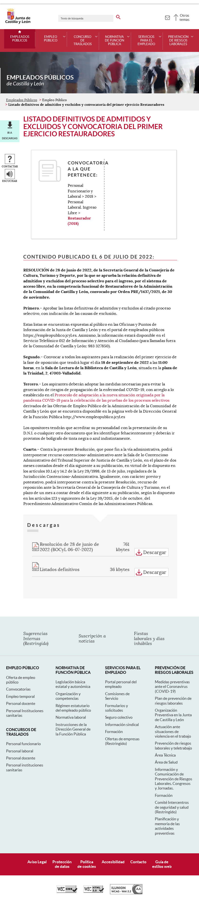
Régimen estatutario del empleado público (73, 707)
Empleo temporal (20, 696)
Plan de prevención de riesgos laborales (173, 700)
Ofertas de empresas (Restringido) (122, 741)
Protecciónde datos (62, 864)
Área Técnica (165, 755)
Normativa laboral (71, 717)
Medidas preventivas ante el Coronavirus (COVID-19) (172, 686)
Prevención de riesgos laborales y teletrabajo (173, 745)
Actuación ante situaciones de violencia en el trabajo (173, 731)
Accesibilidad (113, 862)
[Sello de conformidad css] (67, 891)
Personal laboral (19, 751)
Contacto (138, 862)
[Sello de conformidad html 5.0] (93, 891)
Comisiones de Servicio (117, 696)
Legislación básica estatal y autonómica (73, 684)
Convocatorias (18, 689)
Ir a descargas (9, 135)
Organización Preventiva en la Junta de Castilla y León (173, 715)
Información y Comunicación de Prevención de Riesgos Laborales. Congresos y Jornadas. (173, 778)
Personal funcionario (23, 743)
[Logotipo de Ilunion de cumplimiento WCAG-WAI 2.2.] (126, 893)
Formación (114, 731)
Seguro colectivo (119, 717)
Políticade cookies (86, 864)
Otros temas (185, 17)
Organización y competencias (68, 696)
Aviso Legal (37, 862)
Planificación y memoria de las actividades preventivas (167, 826)
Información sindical (122, 724)
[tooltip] (167, 17)
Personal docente (20, 703)
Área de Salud (166, 762)
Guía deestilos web (162, 864)
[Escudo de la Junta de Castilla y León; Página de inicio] (17, 22)
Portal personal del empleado (121, 684)
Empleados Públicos (19, 38)
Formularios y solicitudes (116, 707)
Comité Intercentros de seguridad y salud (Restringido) (172, 807)
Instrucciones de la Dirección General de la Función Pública (73, 729)
